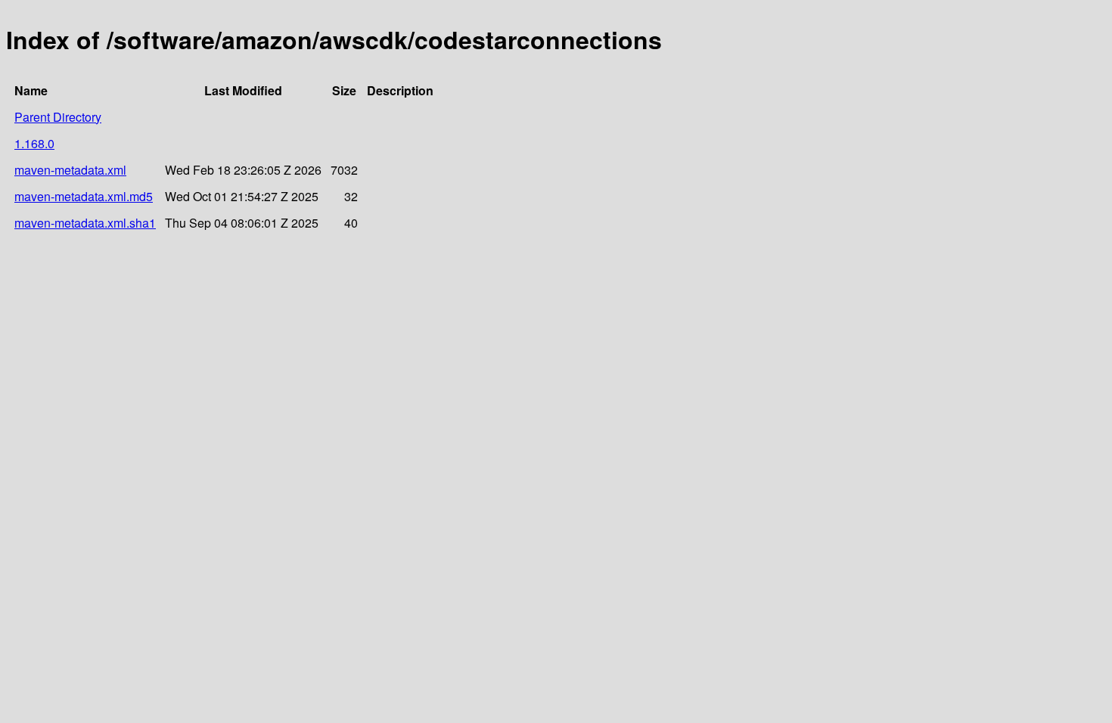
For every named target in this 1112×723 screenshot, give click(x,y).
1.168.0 (34, 143)
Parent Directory (57, 117)
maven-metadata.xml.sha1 (85, 222)
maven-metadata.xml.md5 (83, 196)
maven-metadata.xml (70, 169)
